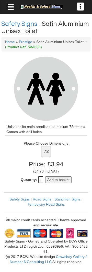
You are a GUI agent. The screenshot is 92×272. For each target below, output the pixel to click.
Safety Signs (20, 24)
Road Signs (42, 199)
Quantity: (29, 180)
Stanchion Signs (67, 199)
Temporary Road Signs (46, 204)
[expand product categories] (10, 7)
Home (10, 42)
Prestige (25, 42)
